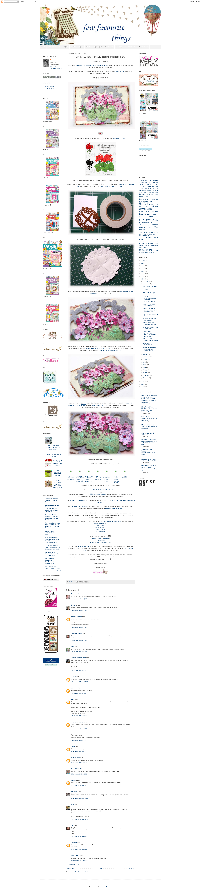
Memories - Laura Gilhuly (51, 501)
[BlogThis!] (82, 582)
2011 (142, 384)
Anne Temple (75, 855)
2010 (143, 387)
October (146, 354)
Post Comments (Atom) (82, 872)
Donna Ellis (75, 594)
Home (100, 868)
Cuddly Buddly (144, 188)
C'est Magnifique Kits (148, 433)
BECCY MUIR (119, 72)
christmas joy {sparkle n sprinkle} (150, 328)
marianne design (146, 244)
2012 (143, 381)
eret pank (100, 525)
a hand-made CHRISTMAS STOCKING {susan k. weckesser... (150, 333)
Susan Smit (145, 417)
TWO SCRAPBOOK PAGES (149, 461)
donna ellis (100, 540)
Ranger (149, 216)
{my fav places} (131, 47)
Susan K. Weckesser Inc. (148, 224)
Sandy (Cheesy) (76, 769)
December (146, 281)
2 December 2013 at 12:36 (79, 849)
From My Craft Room (148, 439)
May (144, 367)
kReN (72, 699)
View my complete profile (56, 68)
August (145, 359)
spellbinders (145, 249)
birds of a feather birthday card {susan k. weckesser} (150, 309)
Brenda (73, 605)
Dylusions (142, 190)
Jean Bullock (75, 757)
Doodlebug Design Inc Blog (52, 506)
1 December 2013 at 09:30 (79, 682)
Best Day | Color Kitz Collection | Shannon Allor (51, 518)
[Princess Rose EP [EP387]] (97, 472)
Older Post (130, 868)
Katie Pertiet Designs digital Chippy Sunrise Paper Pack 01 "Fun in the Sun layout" (149, 399)
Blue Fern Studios (51, 537)
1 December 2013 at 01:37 (79, 599)
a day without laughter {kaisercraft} (150, 315)
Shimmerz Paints (50, 515)
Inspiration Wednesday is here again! (149, 419)
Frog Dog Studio (153, 192)
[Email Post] (76, 581)
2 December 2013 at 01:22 (79, 751)
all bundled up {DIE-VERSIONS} (149, 319)
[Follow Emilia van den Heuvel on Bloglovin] (145, 150)
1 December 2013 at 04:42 (79, 652)
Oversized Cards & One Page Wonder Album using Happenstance (52, 540)
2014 (143, 276)
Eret (72, 825)
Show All (59, 570)
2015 (143, 274)
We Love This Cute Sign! (52, 568)
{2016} (65, 47)
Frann (73, 746)
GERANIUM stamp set (77, 500)
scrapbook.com (49, 86)
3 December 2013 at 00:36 (79, 861)
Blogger (109, 887)
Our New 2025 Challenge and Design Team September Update (149, 410)
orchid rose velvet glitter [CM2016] (98, 348)
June (145, 365)
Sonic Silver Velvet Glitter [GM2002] (89, 478)
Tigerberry (74, 791)
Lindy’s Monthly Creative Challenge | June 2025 (53, 548)
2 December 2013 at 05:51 (79, 798)
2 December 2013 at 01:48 (79, 763)
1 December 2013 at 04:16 (79, 640)
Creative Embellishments (148, 186)
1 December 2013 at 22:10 (79, 740)
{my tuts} (119, 47)
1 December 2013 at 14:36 (79, 716)
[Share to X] (84, 582)
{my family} (109, 47)
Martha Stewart (146, 204)
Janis (72, 804)
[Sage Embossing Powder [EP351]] (106, 472)
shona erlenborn (100, 523)
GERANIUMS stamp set (79, 507)
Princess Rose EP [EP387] (98, 478)
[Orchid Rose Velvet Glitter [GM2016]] (79, 472)
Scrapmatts (150, 219)
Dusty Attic (154, 188)
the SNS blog (116, 521)
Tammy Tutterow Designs (146, 450)
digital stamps (153, 236)
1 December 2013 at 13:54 (79, 693)
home (43, 47)
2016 (143, 271)
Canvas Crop (143, 183)
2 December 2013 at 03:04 (79, 774)
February (146, 375)
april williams (101, 530)
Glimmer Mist (144, 194)
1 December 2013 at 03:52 (79, 627)
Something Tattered (145, 221)
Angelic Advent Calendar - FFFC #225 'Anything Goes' (149, 442)
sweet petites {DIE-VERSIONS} (149, 305)
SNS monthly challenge (98, 494)
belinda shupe (100, 534)
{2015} (73, 47)
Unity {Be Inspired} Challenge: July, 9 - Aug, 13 (149, 468)
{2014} (81, 47)
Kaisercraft (145, 201)
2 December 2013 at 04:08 (79, 785)
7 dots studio (49, 531)
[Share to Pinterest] (88, 582)
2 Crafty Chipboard (51, 499)
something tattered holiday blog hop (149, 293)
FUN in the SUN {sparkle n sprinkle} (150, 339)
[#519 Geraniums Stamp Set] (70, 472)
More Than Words (147, 407)
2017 (143, 268)
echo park (142, 238)
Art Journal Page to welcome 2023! (51, 562)
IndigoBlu (155, 199)
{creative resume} (54, 47)
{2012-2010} (98, 47)
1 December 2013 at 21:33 (79, 729)
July (144, 362)
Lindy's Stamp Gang (51, 546)
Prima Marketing (148, 213)
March (145, 373)
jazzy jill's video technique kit (100, 542)
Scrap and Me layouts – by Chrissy (149, 427)
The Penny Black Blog (52, 523)
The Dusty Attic (50, 552)
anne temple (100, 532)
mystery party (79, 513)
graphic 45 (149, 240)
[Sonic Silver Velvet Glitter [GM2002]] (88, 472)
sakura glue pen (97, 405)
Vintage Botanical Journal (50, 533)
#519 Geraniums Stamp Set (71, 478)
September (146, 357)
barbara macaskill (77, 722)
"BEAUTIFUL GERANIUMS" (103, 490)
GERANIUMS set (84, 546)
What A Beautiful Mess (149, 395)
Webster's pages (146, 232)
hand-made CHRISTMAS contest (150, 344)
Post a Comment (74, 864)
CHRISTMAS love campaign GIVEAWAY (150, 323)
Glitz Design (154, 194)
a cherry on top (50, 88)
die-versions (144, 236)
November (146, 284)
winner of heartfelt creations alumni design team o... (149, 349)
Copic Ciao (152, 184)
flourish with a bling (148, 239)
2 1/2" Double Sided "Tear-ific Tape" (115, 479)
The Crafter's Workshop (49, 559)
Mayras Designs (76, 616)
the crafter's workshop (148, 251)
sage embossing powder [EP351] (110, 350)
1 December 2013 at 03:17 (79, 610)
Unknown (74, 688)
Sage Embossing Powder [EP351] (106, 478)
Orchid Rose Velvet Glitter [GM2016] (80, 478)
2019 (143, 263)
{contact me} (143, 47)
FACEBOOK (107, 521)
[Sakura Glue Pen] (124, 472)
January (146, 378)
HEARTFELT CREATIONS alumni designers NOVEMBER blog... (150, 298)
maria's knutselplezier (78, 658)
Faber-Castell (152, 190)
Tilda (149, 227)
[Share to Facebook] (86, 582)
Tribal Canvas (145, 435)
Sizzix (156, 219)
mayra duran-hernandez (100, 538)
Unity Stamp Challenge (148, 466)
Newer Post (70, 868)
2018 (143, 266)
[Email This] (80, 582)
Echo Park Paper (50, 567)
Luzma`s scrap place (148, 459)
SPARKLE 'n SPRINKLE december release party (150, 287)
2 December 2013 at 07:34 (79, 819)
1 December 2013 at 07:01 (79, 671)
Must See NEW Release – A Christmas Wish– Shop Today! (53, 526)
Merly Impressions (148, 207)
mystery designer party (113, 509)
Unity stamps (153, 230)
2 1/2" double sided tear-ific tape (111, 186)
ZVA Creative (153, 234)
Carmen (73, 677)
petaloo (147, 246)
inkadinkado (154, 242)
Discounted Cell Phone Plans (148, 453)
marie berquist (100, 528)
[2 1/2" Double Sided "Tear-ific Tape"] (115, 472)
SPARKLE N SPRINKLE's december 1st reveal (92, 65)
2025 (143, 260)
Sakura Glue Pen (125, 477)
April (72, 646)
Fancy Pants (143, 192)
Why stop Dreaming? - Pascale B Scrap (52, 554)
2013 (143, 279)
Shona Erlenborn (76, 633)
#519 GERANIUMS (119, 139)
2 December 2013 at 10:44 (79, 836)
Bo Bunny (154, 181)
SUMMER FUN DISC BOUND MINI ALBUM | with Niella (52, 510)
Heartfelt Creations (144, 198)
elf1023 (73, 780)
